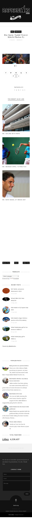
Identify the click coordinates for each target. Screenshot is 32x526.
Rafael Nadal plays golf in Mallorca (18, 338)
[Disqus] (16, 231)
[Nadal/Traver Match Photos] (9, 59)
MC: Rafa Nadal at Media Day (14, 200)
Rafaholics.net (16, 509)
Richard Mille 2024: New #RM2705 (17, 299)
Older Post (26, 263)
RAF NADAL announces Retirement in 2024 (17, 290)
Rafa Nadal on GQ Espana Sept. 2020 (19, 309)
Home (16, 263)
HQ (12, 31)
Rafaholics (18, 87)
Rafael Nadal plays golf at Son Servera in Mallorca (19, 328)
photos (18, 31)
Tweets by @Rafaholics (9, 346)
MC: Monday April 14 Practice (14, 166)
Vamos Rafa (11, 514)
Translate (16, 278)
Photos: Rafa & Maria (15, 422)
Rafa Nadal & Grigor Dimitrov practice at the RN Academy (19, 319)
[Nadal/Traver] (23, 59)
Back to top (16, 505)
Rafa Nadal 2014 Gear (15, 394)
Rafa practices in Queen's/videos (19, 365)
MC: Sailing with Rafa (11, 133)
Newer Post (6, 263)
